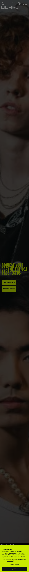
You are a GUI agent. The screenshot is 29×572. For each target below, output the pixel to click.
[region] (14, 558)
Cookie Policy (10, 561)
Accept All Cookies (14, 569)
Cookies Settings (14, 564)
